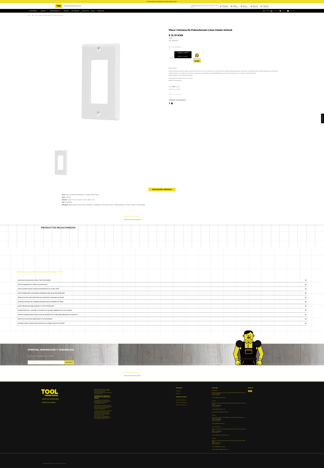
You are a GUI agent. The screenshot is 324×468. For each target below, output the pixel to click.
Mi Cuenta (275, 10)
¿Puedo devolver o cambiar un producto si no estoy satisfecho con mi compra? (44, 310)
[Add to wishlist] (170, 94)
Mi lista (283, 10)
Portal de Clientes (49, 402)
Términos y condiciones (181, 402)
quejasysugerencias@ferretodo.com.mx (220, 411)
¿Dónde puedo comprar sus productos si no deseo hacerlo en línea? (41, 323)
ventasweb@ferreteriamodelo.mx (219, 397)
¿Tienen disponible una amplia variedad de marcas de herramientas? (41, 293)
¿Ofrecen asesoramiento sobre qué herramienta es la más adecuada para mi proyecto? (47, 314)
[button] (33, 10)
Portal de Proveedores (50, 399)
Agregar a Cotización (183, 56)
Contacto (178, 393)
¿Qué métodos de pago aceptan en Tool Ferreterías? (35, 306)
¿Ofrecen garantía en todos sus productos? (32, 284)
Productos (178, 390)
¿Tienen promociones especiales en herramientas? (34, 319)
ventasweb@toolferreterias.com (218, 409)
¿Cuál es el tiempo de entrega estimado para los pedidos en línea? (40, 301)
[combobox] (205, 6)
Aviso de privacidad (180, 400)
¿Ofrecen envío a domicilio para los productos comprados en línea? (40, 297)
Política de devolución (181, 404)
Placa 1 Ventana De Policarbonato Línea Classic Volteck (48, 15)
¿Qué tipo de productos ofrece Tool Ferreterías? (34, 280)
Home (29, 15)
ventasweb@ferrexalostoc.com (218, 423)
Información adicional (162, 189)
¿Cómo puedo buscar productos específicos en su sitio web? (38, 289)
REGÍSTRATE (69, 362)
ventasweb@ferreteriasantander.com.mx (220, 435)
